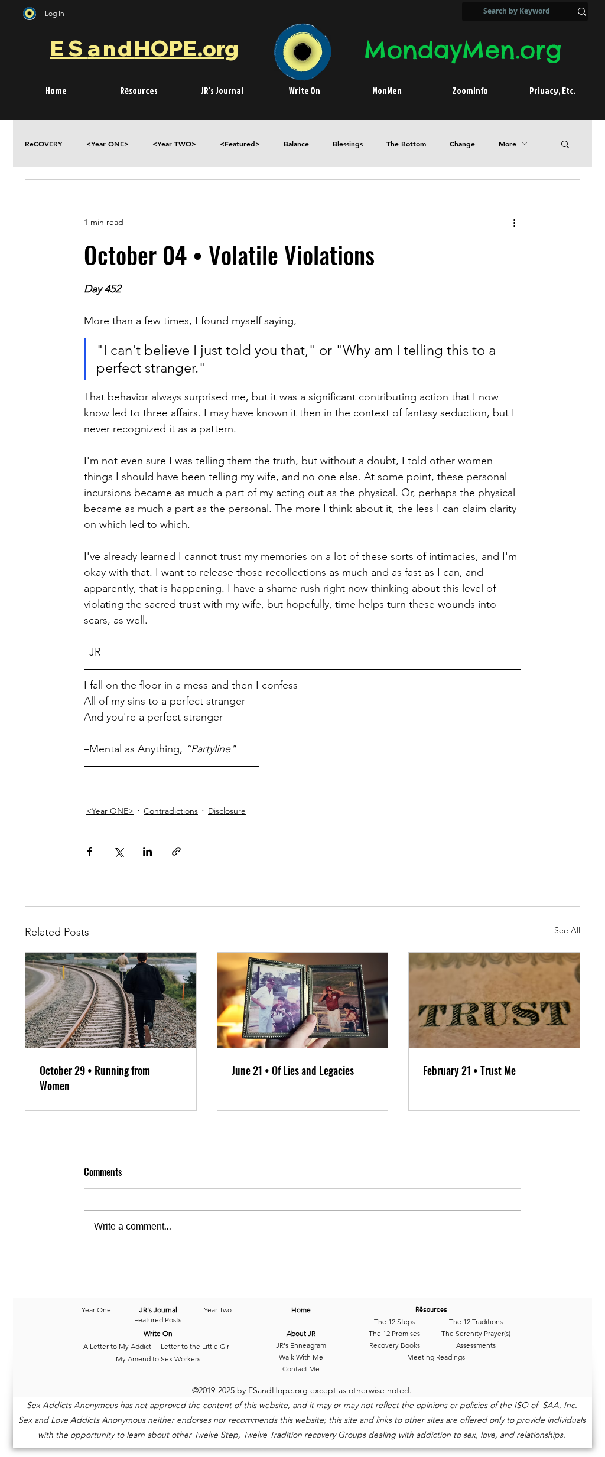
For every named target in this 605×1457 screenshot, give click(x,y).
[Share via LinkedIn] (147, 851)
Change (462, 143)
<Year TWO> (174, 143)
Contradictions (171, 811)
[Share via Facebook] (89, 851)
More (507, 143)
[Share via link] (176, 851)
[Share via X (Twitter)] (118, 851)
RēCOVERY (44, 143)
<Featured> (240, 143)
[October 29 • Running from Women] (110, 1000)
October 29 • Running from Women (95, 1077)
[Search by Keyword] (582, 11)
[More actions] (514, 222)
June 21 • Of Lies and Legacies (293, 1070)
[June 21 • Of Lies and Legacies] (302, 1000)
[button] (565, 143)
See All (567, 930)
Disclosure (227, 811)
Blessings (348, 143)
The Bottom (406, 143)
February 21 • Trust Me (469, 1070)
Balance (296, 143)
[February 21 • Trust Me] (494, 1000)
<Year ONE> (107, 143)
